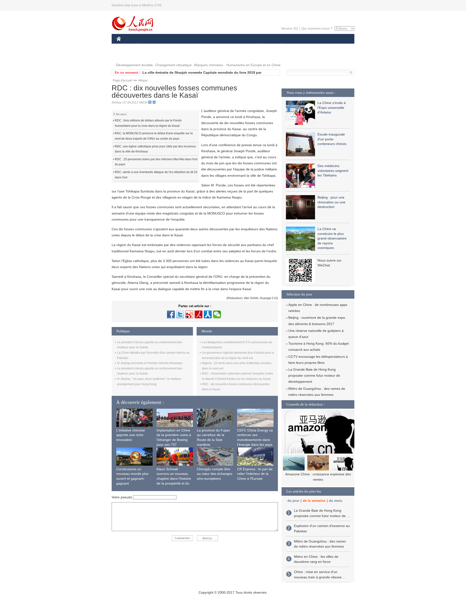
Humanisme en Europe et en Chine (253, 65)
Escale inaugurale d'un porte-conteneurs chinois (331, 139)
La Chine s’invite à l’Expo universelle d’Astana (331, 107)
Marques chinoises (208, 65)
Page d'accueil (122, 80)
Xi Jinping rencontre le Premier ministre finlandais (150, 363)
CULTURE (234, 46)
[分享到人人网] (208, 314)
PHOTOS (126, 55)
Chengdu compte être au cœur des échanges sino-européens (214, 473)
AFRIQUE (189, 46)
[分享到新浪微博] (189, 314)
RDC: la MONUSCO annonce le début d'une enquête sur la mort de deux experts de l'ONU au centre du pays (154, 136)
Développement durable (134, 65)
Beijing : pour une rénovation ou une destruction (331, 202)
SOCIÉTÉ (256, 46)
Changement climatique (173, 65)
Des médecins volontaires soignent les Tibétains (332, 170)
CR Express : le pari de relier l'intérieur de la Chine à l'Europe (255, 473)
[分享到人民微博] (198, 314)
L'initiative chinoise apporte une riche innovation (130, 435)
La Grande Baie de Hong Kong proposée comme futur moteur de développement (314, 375)
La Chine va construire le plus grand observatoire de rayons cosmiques (332, 238)
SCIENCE (211, 46)
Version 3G (289, 28)
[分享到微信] (217, 314)
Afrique (143, 80)
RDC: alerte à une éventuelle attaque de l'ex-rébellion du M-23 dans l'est (156, 174)
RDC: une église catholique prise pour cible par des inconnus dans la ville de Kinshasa (155, 149)
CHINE (125, 46)
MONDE (169, 46)
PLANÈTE (277, 46)
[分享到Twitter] (180, 314)
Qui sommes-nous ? (317, 28)
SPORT (297, 46)
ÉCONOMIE (146, 46)
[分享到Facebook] (171, 314)
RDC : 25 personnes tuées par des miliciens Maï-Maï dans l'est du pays (156, 162)
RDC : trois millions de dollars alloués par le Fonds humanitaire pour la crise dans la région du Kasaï (148, 123)
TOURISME (318, 46)
